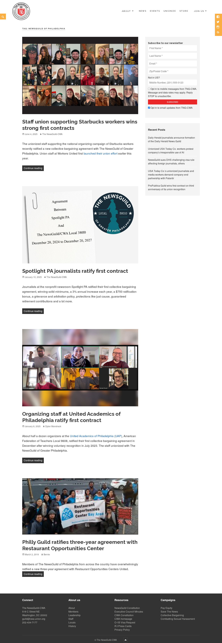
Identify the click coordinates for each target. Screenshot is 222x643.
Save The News (169, 611)
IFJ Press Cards (123, 626)
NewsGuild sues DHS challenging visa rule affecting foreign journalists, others (171, 161)
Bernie (47, 554)
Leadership (74, 615)
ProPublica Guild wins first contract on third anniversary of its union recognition (171, 187)
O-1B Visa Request (124, 622)
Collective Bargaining (172, 615)
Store (184, 11)
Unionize (170, 11)
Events (155, 11)
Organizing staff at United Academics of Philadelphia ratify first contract (71, 417)
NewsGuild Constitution (127, 608)
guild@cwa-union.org (33, 619)
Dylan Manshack (53, 426)
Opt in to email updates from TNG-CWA (172, 107)
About (126, 11)
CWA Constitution (124, 615)
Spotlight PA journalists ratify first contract (75, 271)
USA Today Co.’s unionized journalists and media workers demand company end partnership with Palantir (171, 174)
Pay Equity (166, 608)
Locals (72, 622)
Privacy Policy (122, 629)
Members (73, 611)
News (142, 11)
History (72, 626)
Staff (70, 619)
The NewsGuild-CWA (52, 134)
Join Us (199, 11)
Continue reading (34, 168)
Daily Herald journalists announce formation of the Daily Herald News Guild (171, 139)
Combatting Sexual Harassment (178, 619)
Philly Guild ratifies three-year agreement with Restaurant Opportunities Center (80, 545)
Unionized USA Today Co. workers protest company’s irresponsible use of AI (170, 150)
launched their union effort (100, 153)
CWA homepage (123, 619)
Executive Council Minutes (128, 611)
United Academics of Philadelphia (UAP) (96, 436)
